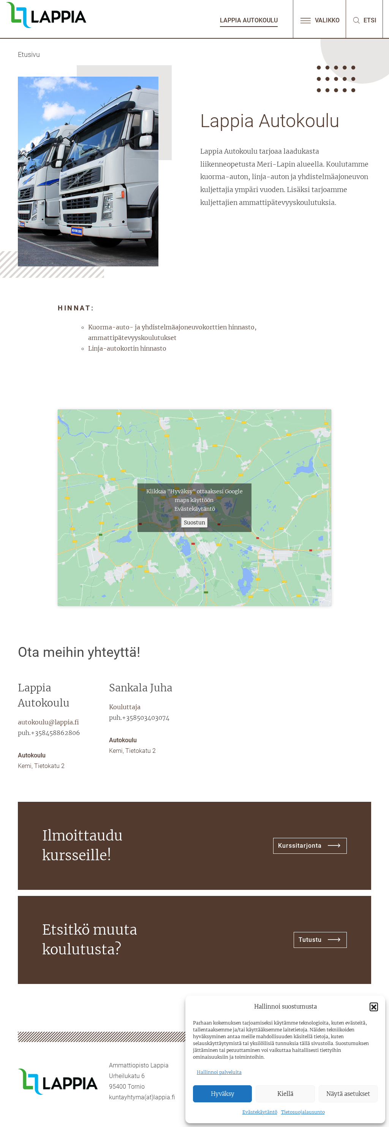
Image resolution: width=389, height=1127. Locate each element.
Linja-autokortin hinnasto (127, 348)
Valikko (326, 20)
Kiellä (285, 1093)
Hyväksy (222, 1093)
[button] (374, 1007)
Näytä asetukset (348, 1093)
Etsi (369, 20)
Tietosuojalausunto (303, 1112)
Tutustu (310, 939)
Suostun (194, 522)
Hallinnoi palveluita (219, 1072)
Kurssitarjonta (300, 845)
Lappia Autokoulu (249, 20)
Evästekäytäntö (259, 1112)
